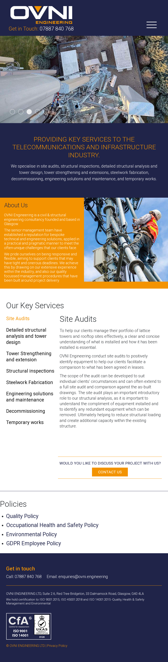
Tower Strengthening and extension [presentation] (28, 357)
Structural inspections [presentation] (30, 371)
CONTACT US (110, 472)
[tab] (30, 320)
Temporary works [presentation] (25, 422)
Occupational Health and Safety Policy (52, 525)
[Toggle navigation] (151, 25)
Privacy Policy (57, 646)
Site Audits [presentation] (18, 318)
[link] (41, 15)
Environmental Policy (31, 534)
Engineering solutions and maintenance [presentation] (29, 397)
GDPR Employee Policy (33, 543)
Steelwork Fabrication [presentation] (29, 382)
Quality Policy (22, 516)
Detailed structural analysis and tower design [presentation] (26, 336)
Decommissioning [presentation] (25, 411)
